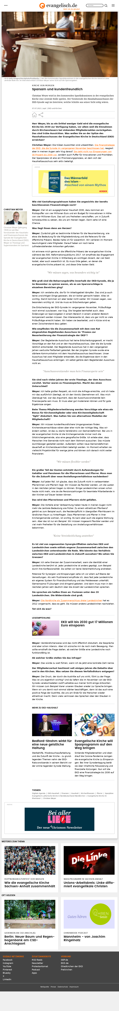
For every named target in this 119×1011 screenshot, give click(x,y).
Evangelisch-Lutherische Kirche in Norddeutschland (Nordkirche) (58, 796)
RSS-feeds (37, 960)
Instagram (8, 963)
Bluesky (7, 973)
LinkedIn (7, 979)
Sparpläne (109, 793)
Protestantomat (40, 966)
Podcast (36, 969)
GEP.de (64, 960)
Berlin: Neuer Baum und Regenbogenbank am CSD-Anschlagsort (29, 940)
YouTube (7, 966)
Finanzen (65, 793)
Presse (53, 987)
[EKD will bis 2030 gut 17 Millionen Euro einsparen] (45, 628)
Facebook (7, 960)
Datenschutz (63, 987)
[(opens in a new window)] (73, 181)
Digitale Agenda (38, 793)
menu (5, 5)
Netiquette (44, 987)
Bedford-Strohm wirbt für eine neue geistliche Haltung (52, 745)
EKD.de (64, 963)
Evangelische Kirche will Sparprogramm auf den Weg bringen (94, 745)
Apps (34, 973)
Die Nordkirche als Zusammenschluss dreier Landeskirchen (71, 600)
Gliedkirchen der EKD (72, 966)
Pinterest (7, 969)
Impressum (74, 987)
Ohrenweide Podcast (76, 933)
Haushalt (75, 793)
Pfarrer (99, 793)
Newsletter (37, 963)
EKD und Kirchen (55, 108)
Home (34, 114)
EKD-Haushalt (53, 793)
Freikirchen (66, 969)
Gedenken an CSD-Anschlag (20, 933)
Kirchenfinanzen (87, 793)
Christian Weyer (49, 798)
